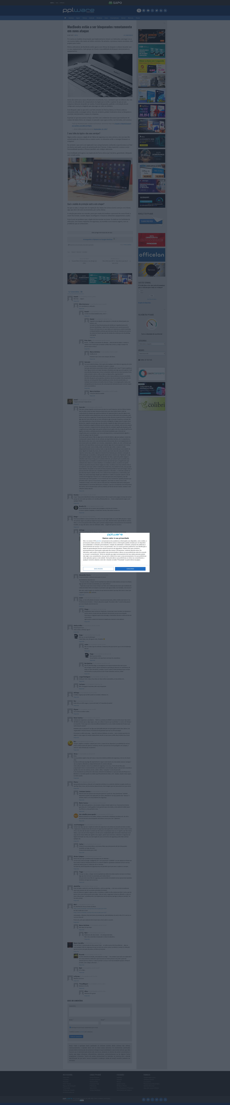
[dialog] (115, 552)
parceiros (98, 541)
